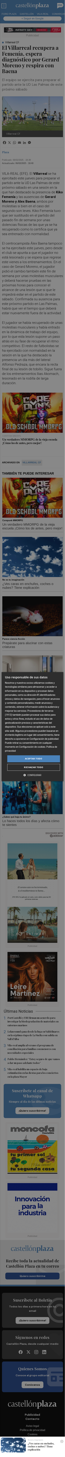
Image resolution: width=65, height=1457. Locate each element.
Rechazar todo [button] (33, 767)
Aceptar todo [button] (33, 758)
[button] (32, 775)
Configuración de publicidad (44, 739)
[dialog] (32, 726)
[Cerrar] (62, 1441)
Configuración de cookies (32, 746)
